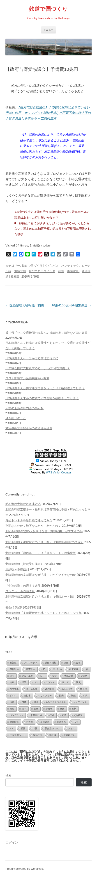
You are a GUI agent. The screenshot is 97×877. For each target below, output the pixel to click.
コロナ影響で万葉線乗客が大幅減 (27, 378)
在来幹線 (73, 669)
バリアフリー (45, 695)
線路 (66, 662)
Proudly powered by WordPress (24, 868)
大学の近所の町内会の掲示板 (24, 408)
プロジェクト (30, 662)
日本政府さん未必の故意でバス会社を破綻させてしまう (42, 398)
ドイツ (13, 695)
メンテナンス (80, 702)
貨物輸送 (78, 715)
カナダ (29, 722)
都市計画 (30, 669)
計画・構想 (50, 662)
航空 (36, 708)
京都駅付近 (69, 735)
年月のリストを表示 (23, 636)
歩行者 (49, 708)
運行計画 (14, 669)
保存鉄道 (37, 735)
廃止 (62, 708)
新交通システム (53, 728)
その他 (84, 676)
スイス (71, 728)
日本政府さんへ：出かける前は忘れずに (31, 358)
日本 (24, 708)
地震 (12, 702)
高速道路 (61, 722)
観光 (61, 695)
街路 (12, 682)
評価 (24, 682)
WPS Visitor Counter (58, 472)
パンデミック (70, 265)
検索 (8, 775)
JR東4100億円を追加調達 (71, 305)
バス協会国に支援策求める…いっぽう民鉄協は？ (37, 368)
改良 (85, 695)
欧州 (74, 708)
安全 (54, 676)
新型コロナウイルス (42, 271)
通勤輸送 (14, 722)
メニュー (48, 29)
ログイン (11, 842)
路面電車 (73, 271)
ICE (12, 728)
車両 (12, 676)
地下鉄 (83, 689)
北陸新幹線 (36, 715)
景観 (12, 708)
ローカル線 (31, 689)
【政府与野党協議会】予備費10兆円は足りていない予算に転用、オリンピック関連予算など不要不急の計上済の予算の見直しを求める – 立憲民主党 (48, 113)
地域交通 (20, 271)
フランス (50, 682)
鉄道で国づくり (48, 9)
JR (44, 669)
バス (55, 265)
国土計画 (57, 669)
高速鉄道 (44, 722)
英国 (23, 728)
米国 (35, 728)
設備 (78, 662)
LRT (42, 676)
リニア (65, 682)
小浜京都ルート (17, 735)
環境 (36, 702)
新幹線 (13, 662)
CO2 (51, 715)
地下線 (52, 735)
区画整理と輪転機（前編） (26, 305)
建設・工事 (27, 676)
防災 (78, 682)
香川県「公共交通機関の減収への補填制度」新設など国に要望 (46, 333)
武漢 (61, 271)
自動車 (27, 695)
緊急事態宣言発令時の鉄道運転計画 (28, 428)
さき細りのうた (15, 418)
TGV (75, 722)
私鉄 (73, 695)
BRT (24, 702)
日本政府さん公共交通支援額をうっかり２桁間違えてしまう (45, 388)
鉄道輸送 (49, 689)
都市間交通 (67, 689)
